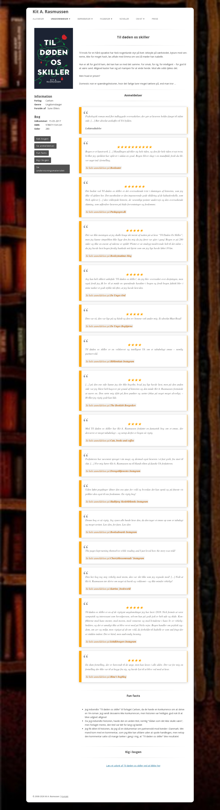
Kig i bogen (42, 160)
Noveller (124, 19)
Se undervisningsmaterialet (50, 169)
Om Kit (139, 19)
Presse (155, 19)
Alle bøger (38, 19)
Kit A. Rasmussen (50, 11)
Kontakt (64, 796)
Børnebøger (84, 19)
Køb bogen (42, 138)
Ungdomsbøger (59, 19)
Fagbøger (105, 19)
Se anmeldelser (45, 146)
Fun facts (41, 153)
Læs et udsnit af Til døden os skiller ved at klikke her (133, 765)
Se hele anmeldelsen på (103, 167)
